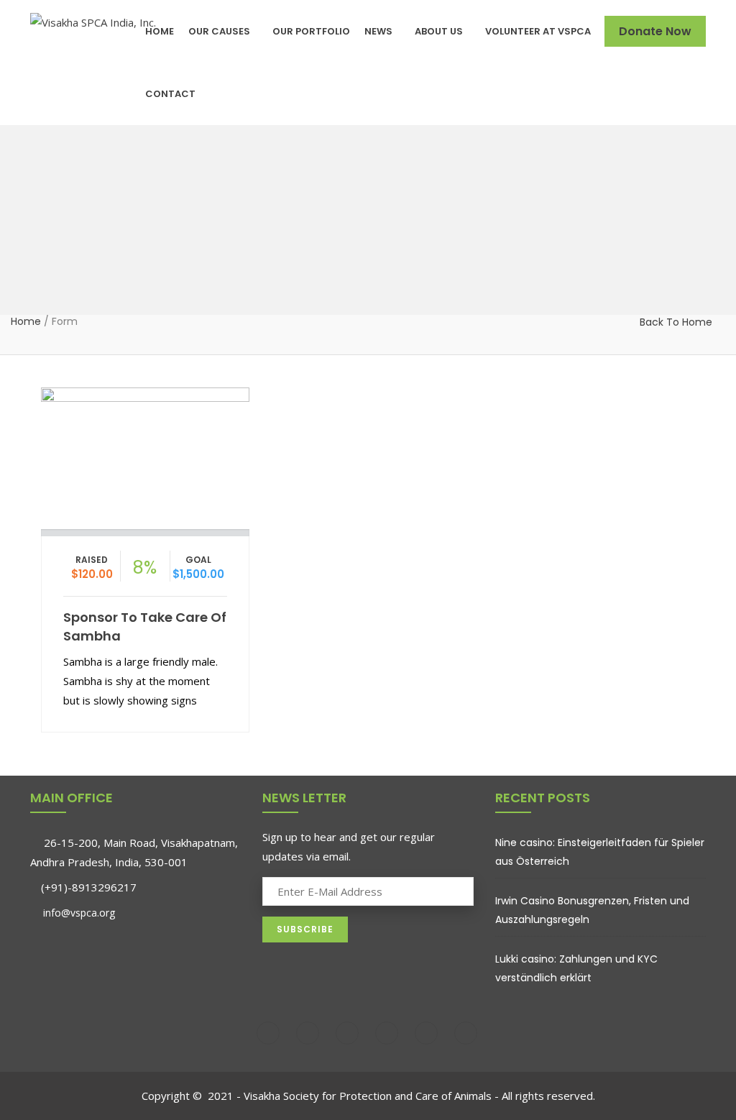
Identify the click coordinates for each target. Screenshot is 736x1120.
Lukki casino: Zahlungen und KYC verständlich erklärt (576, 968)
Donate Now (655, 31)
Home (159, 31)
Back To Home (676, 322)
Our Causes (219, 31)
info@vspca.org (77, 912)
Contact (170, 94)
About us (439, 31)
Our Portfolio (311, 31)
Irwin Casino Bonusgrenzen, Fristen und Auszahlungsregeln (592, 910)
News (378, 31)
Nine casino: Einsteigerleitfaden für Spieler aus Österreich (599, 851)
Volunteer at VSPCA (538, 31)
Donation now (145, 455)
